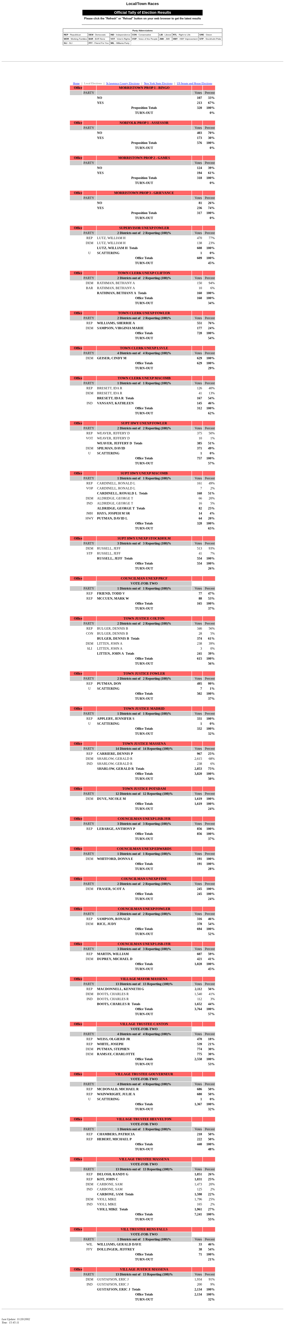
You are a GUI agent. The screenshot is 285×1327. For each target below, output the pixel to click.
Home (76, 83)
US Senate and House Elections (194, 83)
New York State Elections (158, 83)
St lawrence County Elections (123, 83)
